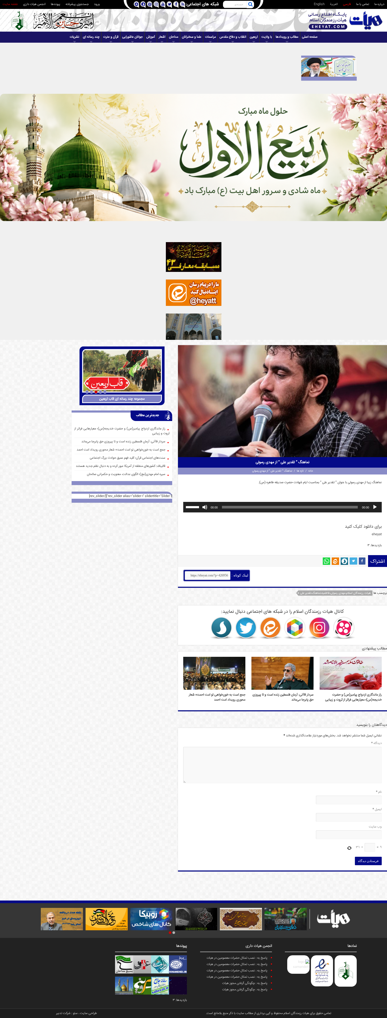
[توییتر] (353, 561)
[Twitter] (169, 4)
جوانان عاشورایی (132, 37)
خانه (310, 471)
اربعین (254, 37)
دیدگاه (376, 743)
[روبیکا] (295, 627)
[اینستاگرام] (319, 627)
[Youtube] (162, 4)
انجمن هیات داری (34, 4)
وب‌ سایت (375, 826)
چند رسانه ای (91, 37)
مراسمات (210, 37)
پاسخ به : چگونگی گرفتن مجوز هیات (244, 983)
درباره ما (379, 4)
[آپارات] (344, 627)
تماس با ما (362, 4)
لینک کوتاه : (239, 575)
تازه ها (300, 471)
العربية (334, 4)
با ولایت (266, 37)
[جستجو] (250, 4)
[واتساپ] (326, 561)
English (319, 4)
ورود (97, 4)
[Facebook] (175, 4)
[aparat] (149, 4)
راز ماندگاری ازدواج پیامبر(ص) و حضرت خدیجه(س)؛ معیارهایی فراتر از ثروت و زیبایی (353, 697)
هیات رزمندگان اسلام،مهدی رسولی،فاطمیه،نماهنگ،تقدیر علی (335, 593)
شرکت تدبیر (63, 1013)
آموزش (150, 37)
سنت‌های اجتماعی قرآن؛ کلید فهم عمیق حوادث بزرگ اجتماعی (127, 458)
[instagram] (156, 4)
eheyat (377, 534)
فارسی (347, 4)
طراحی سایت (88, 1013)
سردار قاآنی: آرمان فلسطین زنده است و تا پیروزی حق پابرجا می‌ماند (123, 441)
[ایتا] (335, 561)
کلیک (357, 526)
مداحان (173, 37)
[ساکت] (204, 507)
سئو (75, 1013)
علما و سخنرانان (191, 37)
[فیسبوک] (362, 561)
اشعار (162, 37)
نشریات (74, 37)
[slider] (193, 506)
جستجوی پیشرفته (77, 4)
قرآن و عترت (110, 37)
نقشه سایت (10, 4)
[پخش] (375, 507)
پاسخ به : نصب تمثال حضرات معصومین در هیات (237, 958)
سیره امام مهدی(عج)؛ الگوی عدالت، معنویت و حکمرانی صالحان (126, 474)
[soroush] (143, 4)
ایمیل (377, 809)
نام (379, 792)
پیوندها (55, 4)
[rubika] (136, 4)
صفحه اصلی (309, 37)
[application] (282, 507)
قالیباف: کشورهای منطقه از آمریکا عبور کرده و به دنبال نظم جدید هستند (120, 466)
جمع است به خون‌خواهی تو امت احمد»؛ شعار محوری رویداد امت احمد (217, 697)
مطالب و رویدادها (287, 37)
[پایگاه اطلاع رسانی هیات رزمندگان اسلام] (345, 20)
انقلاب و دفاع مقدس (233, 37)
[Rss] (182, 4)
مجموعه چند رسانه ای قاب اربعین (122, 399)
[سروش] (344, 561)
